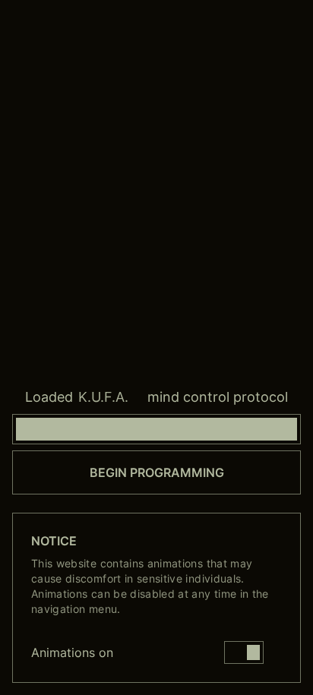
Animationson (72, 652)
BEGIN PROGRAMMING (157, 472)
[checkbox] (244, 652)
